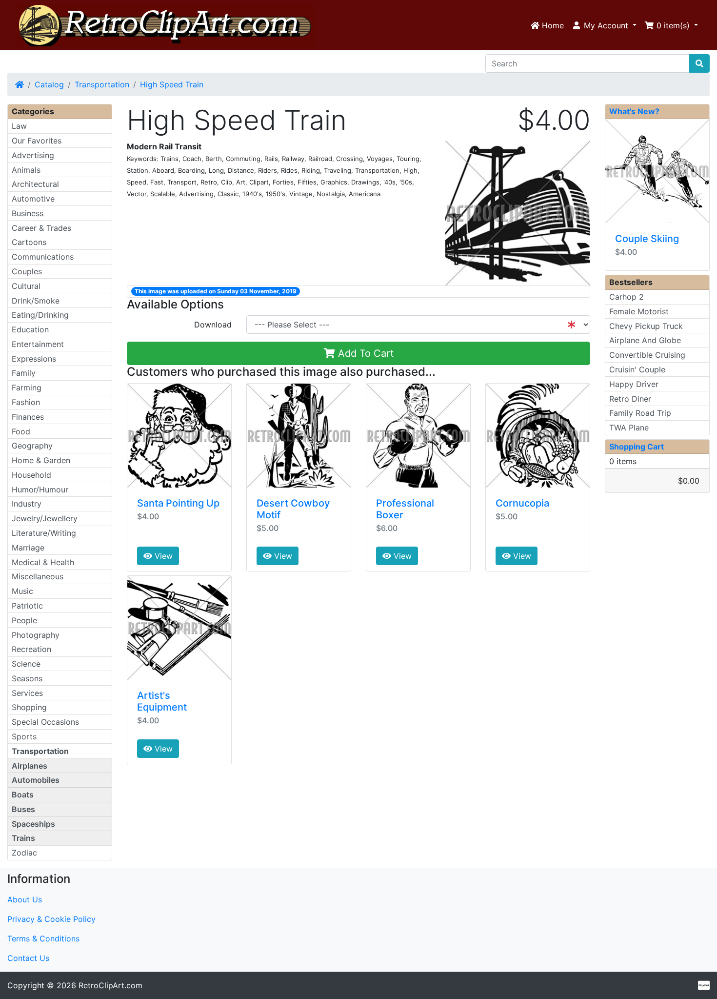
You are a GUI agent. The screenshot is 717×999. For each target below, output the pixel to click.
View (162, 556)
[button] (604, 25)
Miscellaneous (37, 576)
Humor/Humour (40, 489)
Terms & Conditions (43, 938)
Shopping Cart (636, 446)
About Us (24, 899)
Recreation (31, 649)
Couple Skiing (647, 239)
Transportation (102, 84)
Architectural (35, 184)
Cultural (26, 286)
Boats (23, 794)
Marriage (28, 547)
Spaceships (33, 824)
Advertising (33, 155)
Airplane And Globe (645, 340)
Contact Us (28, 958)
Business (27, 213)
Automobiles (36, 780)
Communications (43, 257)
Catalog (49, 84)
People (24, 620)
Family (24, 373)
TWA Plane (629, 427)
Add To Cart (364, 353)
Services (27, 693)
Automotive (33, 199)
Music (22, 591)
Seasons (27, 678)
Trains (23, 838)
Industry (26, 504)
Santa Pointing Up (178, 503)
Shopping (29, 707)
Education (30, 329)
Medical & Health (43, 562)
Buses (23, 809)
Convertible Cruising (647, 355)
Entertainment (38, 344)
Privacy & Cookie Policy (51, 919)
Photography (36, 635)
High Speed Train (171, 84)
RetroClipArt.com (110, 985)
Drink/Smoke (36, 301)
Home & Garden (41, 460)
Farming (26, 387)
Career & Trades (41, 228)
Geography (32, 445)
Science (26, 664)
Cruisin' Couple (637, 369)
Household (31, 475)
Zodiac (24, 852)
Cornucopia (522, 503)
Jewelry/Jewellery (45, 518)
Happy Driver (633, 384)
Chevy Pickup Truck (646, 326)
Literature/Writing (44, 533)
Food (21, 431)
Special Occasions (45, 722)
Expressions (34, 359)
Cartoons (29, 242)
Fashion (26, 402)
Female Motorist (639, 311)
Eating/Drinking (40, 315)
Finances (28, 417)
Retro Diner (630, 399)
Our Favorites (36, 140)
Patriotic (27, 606)
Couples (27, 271)
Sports (24, 736)
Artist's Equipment (162, 701)
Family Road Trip (640, 413)
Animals (26, 170)
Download (213, 324)
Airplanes (29, 766)
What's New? (634, 111)
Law (19, 126)
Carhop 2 (626, 297)
